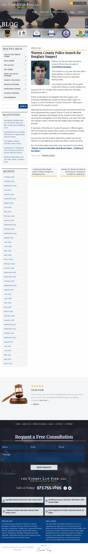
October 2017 (9, 333)
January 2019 (9, 268)
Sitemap (69, 424)
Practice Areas (40, 424)
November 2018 (10, 277)
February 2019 (9, 264)
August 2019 (8, 238)
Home (18, 424)
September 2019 (10, 233)
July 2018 (7, 294)
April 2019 (7, 255)
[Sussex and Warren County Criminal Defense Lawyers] (21, 5)
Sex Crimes (8, 69)
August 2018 (8, 290)
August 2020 (8, 203)
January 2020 (9, 220)
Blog (51, 424)
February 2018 (9, 316)
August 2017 (8, 342)
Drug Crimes (9, 61)
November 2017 (10, 329)
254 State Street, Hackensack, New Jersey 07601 (24, 500)
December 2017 (10, 324)
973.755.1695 (79, 3)
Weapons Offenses (11, 84)
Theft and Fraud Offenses (11, 75)
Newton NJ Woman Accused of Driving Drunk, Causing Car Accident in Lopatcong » (73, 171)
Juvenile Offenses (11, 93)
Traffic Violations (12, 80)
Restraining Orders (12, 89)
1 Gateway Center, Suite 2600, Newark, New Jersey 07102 (22, 511)
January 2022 (9, 194)
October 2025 (9, 177)
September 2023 (10, 186)
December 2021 (10, 199)
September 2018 (10, 285)
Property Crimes (48, 156)
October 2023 (9, 181)
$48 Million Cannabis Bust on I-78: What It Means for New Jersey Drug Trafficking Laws (14, 124)
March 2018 (8, 311)
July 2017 (7, 346)
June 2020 (8, 207)
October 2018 (9, 281)
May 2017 (7, 355)
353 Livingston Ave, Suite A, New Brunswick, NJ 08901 (66, 511)
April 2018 (7, 307)
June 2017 (7, 350)
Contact (59, 424)
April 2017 (7, 359)
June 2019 (7, 246)
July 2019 (7, 242)
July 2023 (7, 190)
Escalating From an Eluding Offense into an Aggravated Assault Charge (14, 134)
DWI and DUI (9, 65)
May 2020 (7, 212)
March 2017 (8, 363)
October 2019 (9, 229)
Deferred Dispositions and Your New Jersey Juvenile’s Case (14, 159)
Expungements (10, 97)
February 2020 (9, 216)
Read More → (44, 400)
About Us (27, 424)
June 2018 (7, 298)
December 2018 (10, 272)
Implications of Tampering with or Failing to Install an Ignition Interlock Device (13, 150)
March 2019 (8, 259)
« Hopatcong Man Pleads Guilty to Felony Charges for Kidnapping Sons (42, 171)
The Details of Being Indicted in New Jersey (12, 142)
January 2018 (9, 320)
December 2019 (10, 225)
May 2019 (7, 251)
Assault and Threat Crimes (12, 55)
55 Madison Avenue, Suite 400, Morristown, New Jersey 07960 (66, 501)
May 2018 (7, 303)
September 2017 (10, 337)
